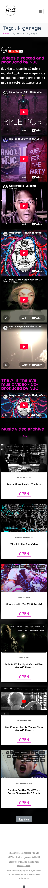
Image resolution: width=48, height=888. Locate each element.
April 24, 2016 (20, 720)
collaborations (25, 447)
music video (37, 627)
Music (24, 537)
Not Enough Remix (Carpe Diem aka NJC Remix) (24, 729)
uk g (37, 571)
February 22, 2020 (22, 597)
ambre (9, 567)
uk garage (42, 571)
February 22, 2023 (18, 537)
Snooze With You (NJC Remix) (24, 604)
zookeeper (42, 631)
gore (37, 753)
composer (32, 447)
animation (14, 507)
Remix (34, 567)
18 (7, 753)
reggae (42, 451)
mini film (14, 511)
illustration (41, 507)
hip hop (16, 451)
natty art (20, 511)
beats (20, 507)
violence (42, 761)
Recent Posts (25, 477)
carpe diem (20, 690)
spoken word (41, 511)
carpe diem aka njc (25, 753)
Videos (25, 436)
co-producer (16, 447)
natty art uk (27, 511)
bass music (9, 447)
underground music (34, 631)
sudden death (35, 761)
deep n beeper (15, 567)
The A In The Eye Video (24, 544)
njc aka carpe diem (34, 757)
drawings (29, 507)
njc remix (28, 567)
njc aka (25, 757)
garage (22, 567)
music (27, 451)
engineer (10, 451)
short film (34, 511)
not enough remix (27, 694)
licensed (22, 451)
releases (42, 455)
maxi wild (42, 753)
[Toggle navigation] (40, 11)
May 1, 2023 (19, 477)
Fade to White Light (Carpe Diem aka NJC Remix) (24, 666)
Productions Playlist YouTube (24, 484)
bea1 (14, 690)
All (21, 436)
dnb (38, 447)
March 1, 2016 (19, 783)
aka (11, 753)
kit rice (26, 690)
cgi (24, 507)
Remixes (25, 720)
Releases (28, 537)
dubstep (42, 447)
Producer (37, 451)
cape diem (17, 753)
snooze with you (41, 567)
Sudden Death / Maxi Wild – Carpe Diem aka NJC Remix (24, 792)
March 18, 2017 (22, 657)
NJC (31, 451)
